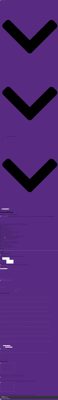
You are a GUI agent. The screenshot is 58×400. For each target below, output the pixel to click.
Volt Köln (3, 358)
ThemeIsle (8, 398)
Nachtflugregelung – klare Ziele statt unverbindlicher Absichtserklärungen (11, 305)
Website (1, 259)
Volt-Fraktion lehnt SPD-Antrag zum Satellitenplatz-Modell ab (10, 310)
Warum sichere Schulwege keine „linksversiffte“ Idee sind (10, 289)
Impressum (3, 396)
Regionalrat (4, 136)
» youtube (1, 277)
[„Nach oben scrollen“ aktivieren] (0, 399)
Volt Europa (3, 357)
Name (1, 257)
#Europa (4, 137)
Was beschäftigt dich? (3, 263)
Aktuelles (3, 3)
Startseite (3, 2)
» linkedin (1, 271)
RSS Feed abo (2, 359)
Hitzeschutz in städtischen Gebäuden (5, 334)
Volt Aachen (3, 356)
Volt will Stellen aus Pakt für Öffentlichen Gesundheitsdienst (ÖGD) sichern (11, 325)
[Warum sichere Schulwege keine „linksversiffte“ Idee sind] (20, 377)
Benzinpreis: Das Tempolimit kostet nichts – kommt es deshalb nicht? (11, 290)
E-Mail (1, 258)
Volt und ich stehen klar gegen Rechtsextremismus (9, 288)
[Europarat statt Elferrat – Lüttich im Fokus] (7, 391)
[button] (30, 68)
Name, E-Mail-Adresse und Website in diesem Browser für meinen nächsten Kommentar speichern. (15, 264)
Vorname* (1, 345)
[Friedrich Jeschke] (3, 0)
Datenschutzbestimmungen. (10, 348)
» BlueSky (1, 274)
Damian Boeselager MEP (5, 355)
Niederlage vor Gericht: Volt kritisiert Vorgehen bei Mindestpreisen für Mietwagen (13, 320)
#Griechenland (5, 138)
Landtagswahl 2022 (6, 208)
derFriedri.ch (5, 248)
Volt (15, 372)
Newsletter (4, 69)
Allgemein (1, 372)
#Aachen (4, 141)
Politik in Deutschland (12, 372)
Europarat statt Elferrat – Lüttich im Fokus (8, 291)
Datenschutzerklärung (5, 397)
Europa (8, 372)
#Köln (4, 140)
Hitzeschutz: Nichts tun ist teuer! (5, 300)
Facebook (56, 216)
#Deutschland (5, 139)
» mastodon (1, 275)
